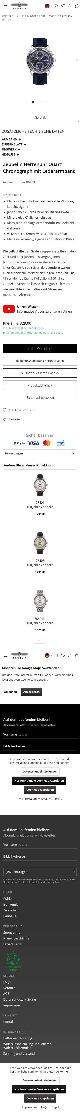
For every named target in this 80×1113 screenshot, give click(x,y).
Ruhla (7, 899)
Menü (5, 6)
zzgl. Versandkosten (31, 328)
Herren (6, 19)
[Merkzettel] (63, 6)
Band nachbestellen (40, 397)
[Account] (69, 6)
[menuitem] (5, 6)
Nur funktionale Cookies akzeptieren (39, 1089)
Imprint (56, 1107)
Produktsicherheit (40, 385)
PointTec (8, 16)
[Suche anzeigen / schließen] (56, 6)
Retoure (9, 988)
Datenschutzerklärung (19, 999)
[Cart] (76, 6)
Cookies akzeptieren (40, 1098)
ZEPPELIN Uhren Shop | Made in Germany (45, 16)
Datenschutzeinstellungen (40, 1080)
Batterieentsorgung (17, 1038)
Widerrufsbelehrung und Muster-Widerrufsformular (27, 1046)
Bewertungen (14, 453)
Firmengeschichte (16, 938)
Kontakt (9, 1022)
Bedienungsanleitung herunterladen (40, 361)
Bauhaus (9, 916)
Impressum (11, 1005)
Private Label (12, 944)
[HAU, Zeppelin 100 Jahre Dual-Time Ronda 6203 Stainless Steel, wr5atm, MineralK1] (40, 543)
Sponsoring (11, 932)
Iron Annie (10, 904)
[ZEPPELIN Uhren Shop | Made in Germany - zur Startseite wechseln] (19, 6)
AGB (6, 994)
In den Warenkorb (40, 348)
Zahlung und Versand (19, 1053)
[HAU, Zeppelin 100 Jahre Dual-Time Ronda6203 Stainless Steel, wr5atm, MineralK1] (40, 485)
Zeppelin (9, 910)
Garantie (41, 117)
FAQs (7, 982)
